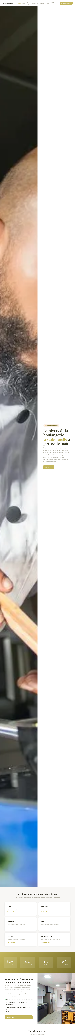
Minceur (42, 3)
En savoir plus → (11, 1017)
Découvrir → (48, 467)
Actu (23, 3)
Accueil (19, 3)
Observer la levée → (66, 3)
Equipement (35, 3)
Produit (47, 3)
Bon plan (28, 3)
